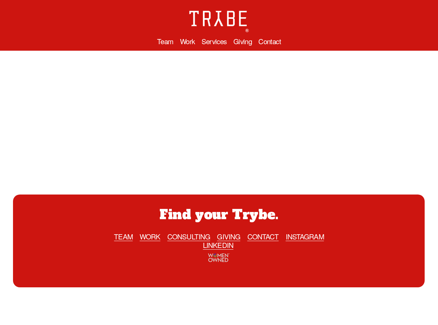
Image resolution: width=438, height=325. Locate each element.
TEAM (123, 236)
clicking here (194, 144)
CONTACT (263, 236)
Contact (269, 41)
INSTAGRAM (305, 236)
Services (214, 41)
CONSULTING (188, 236)
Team (165, 41)
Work (187, 41)
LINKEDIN (218, 245)
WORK (150, 236)
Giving (242, 41)
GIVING (228, 236)
